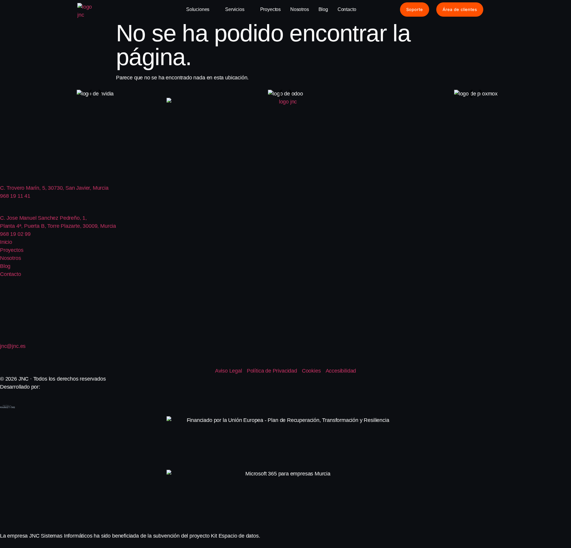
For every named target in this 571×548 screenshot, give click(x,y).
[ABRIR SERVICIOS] (248, 9)
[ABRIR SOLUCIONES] (213, 9)
